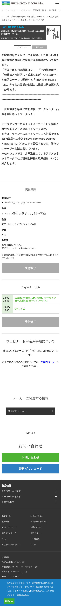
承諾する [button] (9, 601)
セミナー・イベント (39, 521)
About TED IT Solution (10, 576)
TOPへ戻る (30, 433)
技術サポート (36, 533)
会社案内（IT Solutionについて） (15, 572)
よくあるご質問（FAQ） (11, 544)
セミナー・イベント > (21, 10)
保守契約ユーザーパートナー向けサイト (18, 567)
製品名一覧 (6, 516)
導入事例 (5, 521)
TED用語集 (35, 539)
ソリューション (37, 516)
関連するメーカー (17, 411)
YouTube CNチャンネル (11, 562)
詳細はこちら (23, 594)
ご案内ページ (47, 362)
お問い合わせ (30, 457)
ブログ (33, 544)
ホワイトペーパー (9, 527)
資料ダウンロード (30, 468)
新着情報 (5, 557)
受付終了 (30, 268)
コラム (4, 539)
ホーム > (5, 10)
